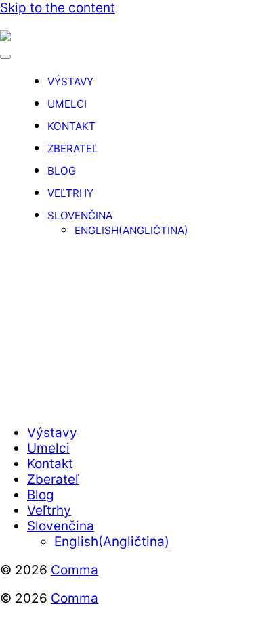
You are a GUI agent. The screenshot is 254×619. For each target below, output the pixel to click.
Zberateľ (72, 148)
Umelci (67, 103)
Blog (61, 170)
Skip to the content (57, 8)
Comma (74, 570)
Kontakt (71, 126)
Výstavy (70, 81)
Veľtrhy (70, 193)
